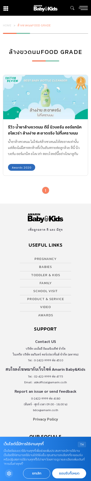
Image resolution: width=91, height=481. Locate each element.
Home (7, 25)
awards (45, 315)
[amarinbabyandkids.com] (45, 8)
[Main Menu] (83, 8)
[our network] (6, 8)
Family (46, 283)
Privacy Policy (45, 419)
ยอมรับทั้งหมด (69, 473)
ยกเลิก (36, 473)
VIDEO (45, 307)
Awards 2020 (21, 167)
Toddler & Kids (45, 275)
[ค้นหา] (72, 8)
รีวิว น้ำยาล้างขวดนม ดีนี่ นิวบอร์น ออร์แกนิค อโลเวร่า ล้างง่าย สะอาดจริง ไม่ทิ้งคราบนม (45, 130)
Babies (45, 266)
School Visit (45, 291)
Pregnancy (45, 258)
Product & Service (45, 299)
